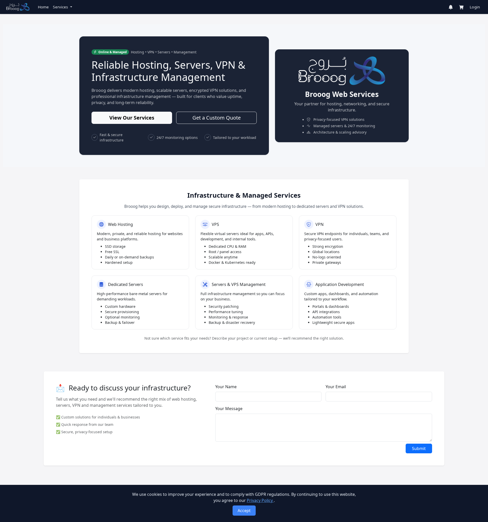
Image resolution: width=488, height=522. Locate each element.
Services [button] (61, 6)
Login (475, 6)
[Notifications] (450, 7)
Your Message (228, 408)
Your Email (336, 386)
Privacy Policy (260, 500)
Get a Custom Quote (216, 117)
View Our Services (131, 117)
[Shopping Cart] (461, 7)
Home (43, 6)
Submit (419, 448)
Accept (244, 510)
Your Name (226, 386)
